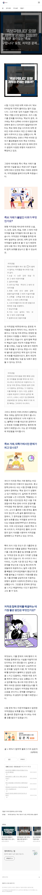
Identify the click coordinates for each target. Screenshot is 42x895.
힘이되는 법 (17, 766)
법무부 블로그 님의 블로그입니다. (14, 854)
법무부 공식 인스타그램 (8, 891)
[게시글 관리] (15, 759)
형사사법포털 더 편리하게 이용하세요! (16, 783)
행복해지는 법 (9, 851)
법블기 (22, 8)
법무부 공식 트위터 (7, 888)
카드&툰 (15, 8)
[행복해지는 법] (5, 3)
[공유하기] (12, 759)
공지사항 (8, 8)
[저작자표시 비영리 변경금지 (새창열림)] (30, 759)
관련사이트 (5, 877)
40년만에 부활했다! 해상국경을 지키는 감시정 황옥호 (16, 771)
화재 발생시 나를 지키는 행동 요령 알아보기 (16, 777)
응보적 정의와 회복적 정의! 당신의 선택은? (16, 794)
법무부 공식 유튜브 (7, 881)
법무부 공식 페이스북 (8, 884)
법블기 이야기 (9, 766)
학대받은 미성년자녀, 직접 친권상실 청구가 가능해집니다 (16, 788)
